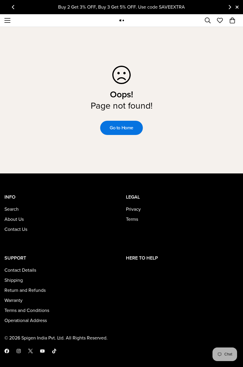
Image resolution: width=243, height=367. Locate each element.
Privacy (133, 209)
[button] (232, 20)
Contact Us (15, 229)
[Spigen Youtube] (42, 351)
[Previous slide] (13, 7)
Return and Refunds (25, 290)
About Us (14, 219)
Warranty (13, 300)
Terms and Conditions (26, 310)
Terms (132, 219)
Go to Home (121, 128)
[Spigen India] (121, 20)
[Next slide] (230, 7)
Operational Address (25, 320)
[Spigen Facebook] (6, 351)
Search (11, 209)
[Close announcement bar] (237, 7)
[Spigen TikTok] (54, 351)
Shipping (13, 280)
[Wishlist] (220, 20)
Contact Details (20, 270)
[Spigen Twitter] (30, 351)
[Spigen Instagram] (18, 351)
